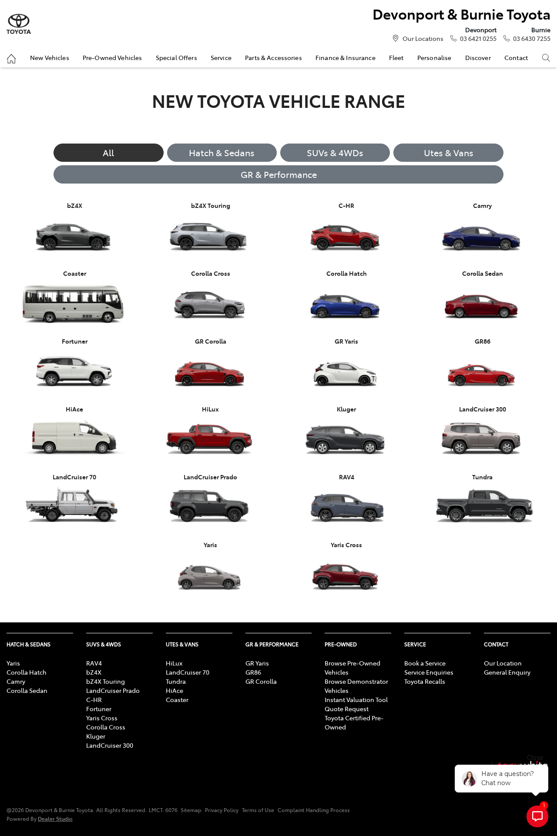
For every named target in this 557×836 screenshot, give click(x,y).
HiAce (174, 690)
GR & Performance (279, 174)
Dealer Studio (55, 818)
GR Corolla (261, 681)
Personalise (434, 57)
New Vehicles (49, 57)
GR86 (253, 672)
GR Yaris (257, 663)
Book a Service (425, 663)
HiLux (174, 663)
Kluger (95, 736)
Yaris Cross (101, 717)
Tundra (176, 681)
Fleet (396, 57)
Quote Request (347, 708)
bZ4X (93, 672)
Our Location (503, 663)
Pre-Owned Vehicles (112, 57)
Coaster (177, 699)
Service (221, 57)
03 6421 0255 (478, 38)
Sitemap (191, 809)
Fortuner (98, 708)
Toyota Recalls (424, 681)
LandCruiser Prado (113, 690)
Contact (516, 57)
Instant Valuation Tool (356, 699)
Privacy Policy (221, 809)
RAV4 (94, 663)
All (108, 152)
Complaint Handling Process (314, 809)
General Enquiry (507, 672)
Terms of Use (258, 809)
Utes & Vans (448, 152)
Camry (16, 681)
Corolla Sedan (27, 690)
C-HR (94, 699)
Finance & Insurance (345, 57)
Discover (478, 57)
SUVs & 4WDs (335, 152)
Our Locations (423, 38)
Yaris (13, 663)
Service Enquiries (428, 672)
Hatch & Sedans (222, 152)
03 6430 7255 (531, 38)
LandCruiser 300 (109, 745)
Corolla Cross (105, 726)
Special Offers (176, 57)
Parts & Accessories (273, 57)
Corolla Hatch (27, 672)
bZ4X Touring (105, 681)
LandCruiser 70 (187, 672)
